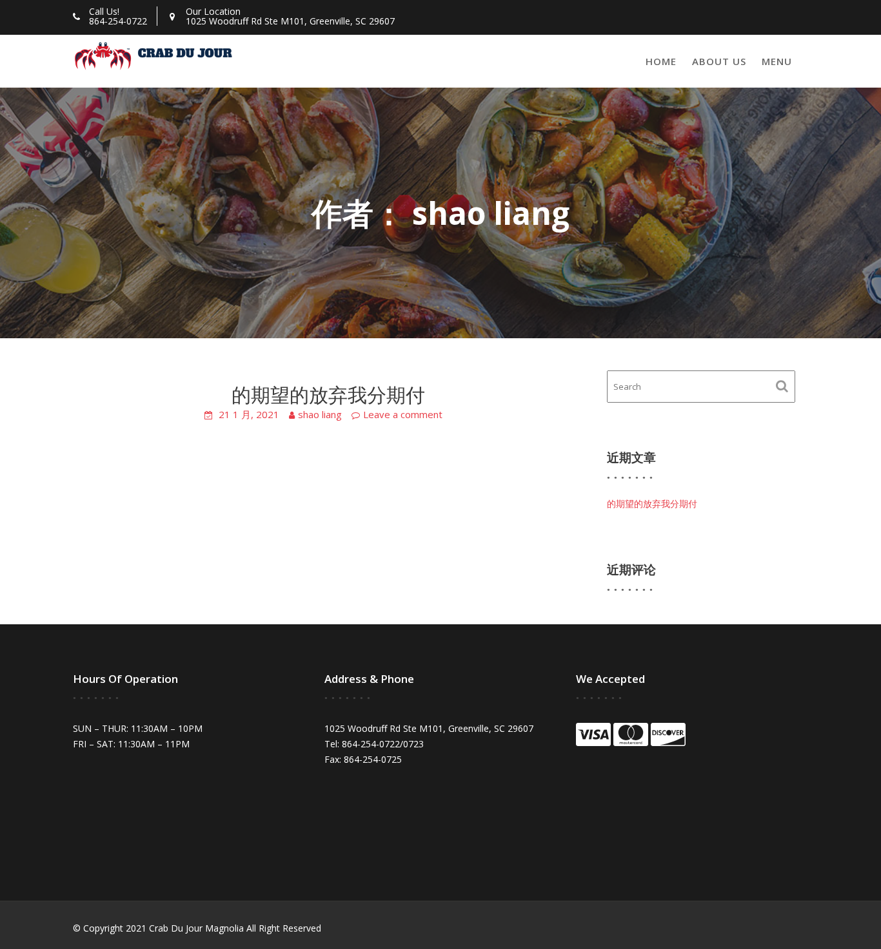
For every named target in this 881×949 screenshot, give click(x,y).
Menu (777, 61)
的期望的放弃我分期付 (328, 394)
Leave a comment (402, 414)
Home (661, 61)
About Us (719, 61)
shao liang (320, 414)
